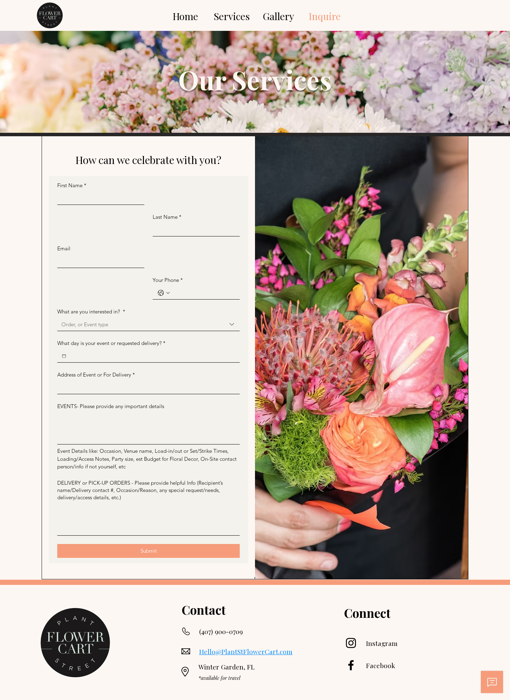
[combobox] (148, 324)
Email (63, 248)
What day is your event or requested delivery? (111, 343)
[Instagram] (351, 643)
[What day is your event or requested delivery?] (64, 355)
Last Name (167, 217)
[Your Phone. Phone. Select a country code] (164, 293)
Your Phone (168, 280)
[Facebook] (351, 665)
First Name (71, 185)
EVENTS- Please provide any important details (110, 406)
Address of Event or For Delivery (96, 374)
